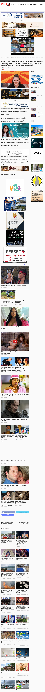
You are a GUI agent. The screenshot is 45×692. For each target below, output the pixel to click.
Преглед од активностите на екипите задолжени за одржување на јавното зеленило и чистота (22, 625)
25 (14, 677)
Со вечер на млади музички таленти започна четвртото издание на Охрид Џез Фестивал (22, 607)
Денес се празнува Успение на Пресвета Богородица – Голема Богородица (7, 641)
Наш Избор (9, 555)
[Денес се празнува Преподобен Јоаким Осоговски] (8, 553)
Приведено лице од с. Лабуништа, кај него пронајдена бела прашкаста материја (22, 574)
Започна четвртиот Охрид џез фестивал (40, 115)
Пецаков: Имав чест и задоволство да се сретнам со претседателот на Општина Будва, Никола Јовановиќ (7, 625)
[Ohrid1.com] (5, 4)
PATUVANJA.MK (36, 4)
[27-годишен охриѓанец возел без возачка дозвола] (22, 684)
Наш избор (4, 556)
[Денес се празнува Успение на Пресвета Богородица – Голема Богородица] (8, 635)
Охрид (12, 4)
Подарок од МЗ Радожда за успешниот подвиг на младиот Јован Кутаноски (7, 541)
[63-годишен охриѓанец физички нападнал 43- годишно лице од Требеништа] (22, 585)
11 (14, 594)
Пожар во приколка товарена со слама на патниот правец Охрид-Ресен (7, 591)
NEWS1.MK (29, 4)
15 (28, 628)
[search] (43, 9)
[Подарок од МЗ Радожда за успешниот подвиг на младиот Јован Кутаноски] (8, 535)
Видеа (41, 4)
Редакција (18, 546)
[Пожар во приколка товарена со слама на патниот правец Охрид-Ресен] (8, 585)
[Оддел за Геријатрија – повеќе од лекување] (8, 652)
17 (14, 612)
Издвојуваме (23, 4)
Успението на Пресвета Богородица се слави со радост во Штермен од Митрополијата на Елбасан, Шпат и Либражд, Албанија (22, 542)
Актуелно (4, 555)
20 (14, 660)
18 (14, 644)
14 (28, 594)
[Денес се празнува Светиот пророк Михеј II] (22, 667)
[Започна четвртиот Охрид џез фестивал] (22, 553)
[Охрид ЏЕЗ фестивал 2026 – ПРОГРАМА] (22, 652)
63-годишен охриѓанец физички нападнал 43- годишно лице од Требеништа (21, 591)
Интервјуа (17, 4)
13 (14, 578)
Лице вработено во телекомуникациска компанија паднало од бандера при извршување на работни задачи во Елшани (7, 608)
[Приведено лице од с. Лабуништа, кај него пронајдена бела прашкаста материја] (22, 568)
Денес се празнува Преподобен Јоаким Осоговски (40, 109)
